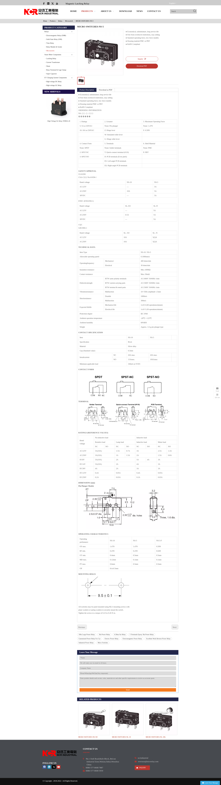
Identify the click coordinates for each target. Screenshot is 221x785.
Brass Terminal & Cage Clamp (56, 70)
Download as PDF (105, 90)
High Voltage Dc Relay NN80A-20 (58, 121)
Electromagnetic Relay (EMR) (56, 35)
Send (128, 690)
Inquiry (140, 59)
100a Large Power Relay (87, 634)
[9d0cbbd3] (60, 753)
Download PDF (142, 66)
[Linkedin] (48, 3)
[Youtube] (57, 3)
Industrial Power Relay (86, 643)
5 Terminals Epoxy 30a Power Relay (142, 634)
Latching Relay (51, 58)
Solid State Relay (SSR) (54, 39)
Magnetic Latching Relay (77, 3)
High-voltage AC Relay (53, 85)
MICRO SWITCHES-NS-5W (88, 737)
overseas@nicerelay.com (148, 761)
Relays (46, 31)
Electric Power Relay (111, 639)
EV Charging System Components (55, 78)
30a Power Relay (104, 634)
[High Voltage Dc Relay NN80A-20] (58, 106)
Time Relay (50, 43)
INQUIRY (142, 768)
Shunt (48, 66)
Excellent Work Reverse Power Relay (158, 639)
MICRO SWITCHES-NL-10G (156, 737)
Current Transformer (53, 62)
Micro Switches (103, 643)
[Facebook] (44, 3)
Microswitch (50, 51)
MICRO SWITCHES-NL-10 (121, 737)
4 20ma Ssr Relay (120, 634)
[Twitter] (52, 3)
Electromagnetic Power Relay (132, 639)
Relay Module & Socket (54, 47)
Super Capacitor (51, 74)
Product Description (87, 90)
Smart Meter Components (52, 55)
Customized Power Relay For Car (89, 639)
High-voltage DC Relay (54, 81)
